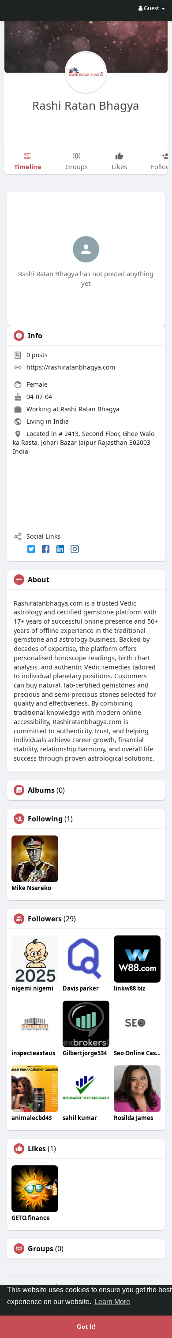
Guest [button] (151, 8)
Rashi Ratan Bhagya (85, 105)
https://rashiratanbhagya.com (70, 367)
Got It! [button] (86, 1326)
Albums (41, 790)
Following (45, 818)
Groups (40, 1248)
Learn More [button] (112, 1301)
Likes (37, 1148)
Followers (45, 918)
